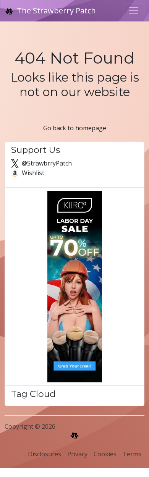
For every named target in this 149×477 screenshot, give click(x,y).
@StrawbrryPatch (46, 163)
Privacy (77, 454)
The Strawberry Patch (56, 10)
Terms (132, 454)
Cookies (105, 454)
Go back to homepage (74, 128)
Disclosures (44, 454)
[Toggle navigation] (133, 10)
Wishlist (32, 173)
